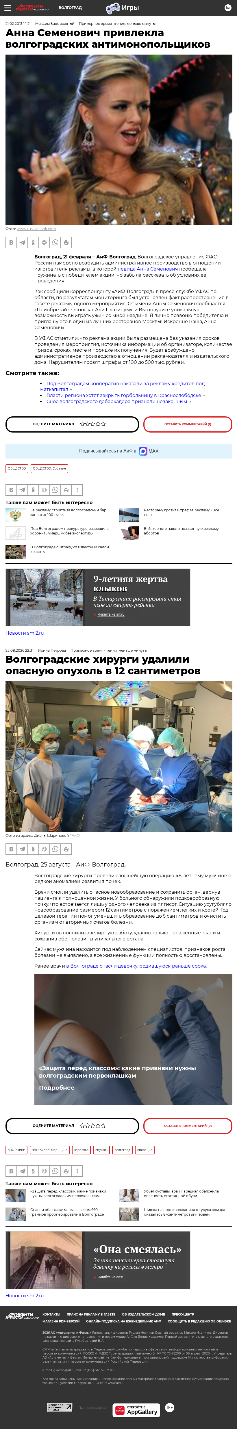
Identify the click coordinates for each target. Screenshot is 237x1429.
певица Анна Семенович (148, 269)
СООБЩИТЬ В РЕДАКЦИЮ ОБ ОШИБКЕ (199, 1321)
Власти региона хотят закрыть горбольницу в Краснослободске (124, 395)
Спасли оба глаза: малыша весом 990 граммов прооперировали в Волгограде (67, 1212)
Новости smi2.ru (24, 633)
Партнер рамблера (92, 1407)
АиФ (76, 835)
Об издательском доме (143, 1314)
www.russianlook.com (36, 229)
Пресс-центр (183, 1314)
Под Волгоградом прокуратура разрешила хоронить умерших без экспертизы (69, 530)
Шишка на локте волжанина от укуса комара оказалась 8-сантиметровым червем (184, 1212)
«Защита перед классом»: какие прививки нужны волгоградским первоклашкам (117, 1072)
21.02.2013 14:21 (18, 23)
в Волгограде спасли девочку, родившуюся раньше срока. (136, 966)
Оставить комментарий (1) (187, 424)
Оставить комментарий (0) (188, 1126)
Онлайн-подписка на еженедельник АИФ (123, 1321)
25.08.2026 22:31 (19, 650)
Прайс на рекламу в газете (91, 1314)
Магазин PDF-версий (60, 1321)
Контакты (51, 1314)
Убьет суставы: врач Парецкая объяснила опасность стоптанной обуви (181, 1193)
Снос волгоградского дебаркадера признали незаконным (117, 401)
